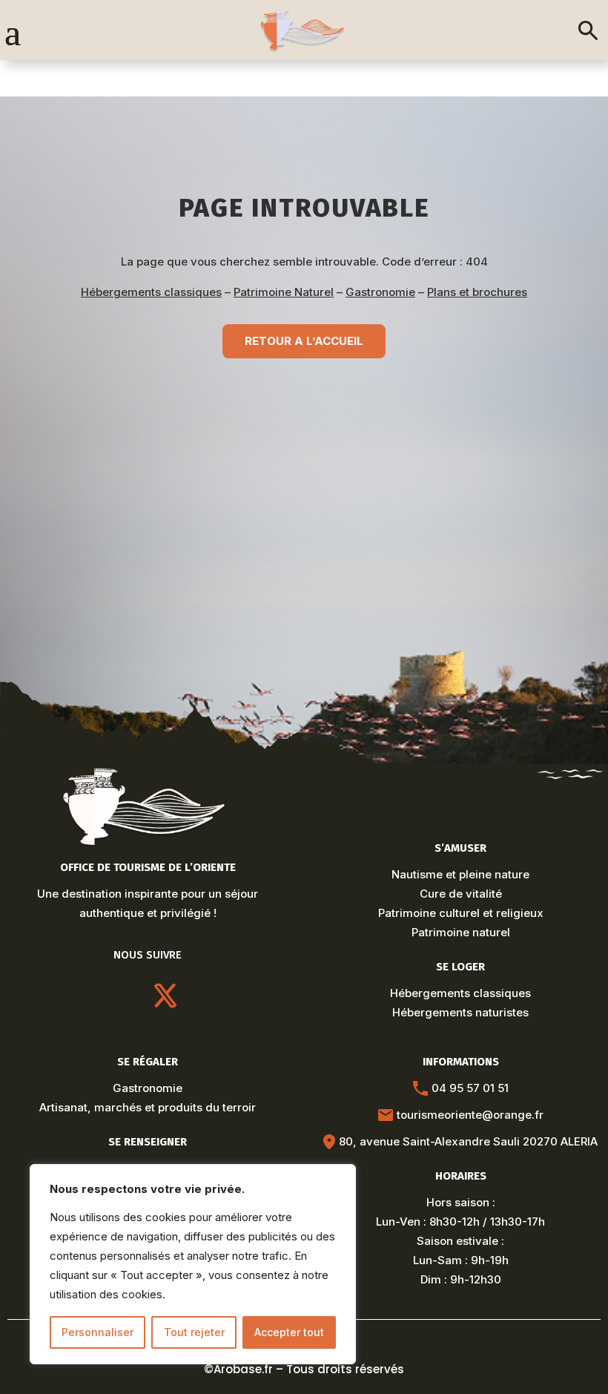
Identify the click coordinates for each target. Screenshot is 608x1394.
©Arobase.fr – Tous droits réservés (304, 1369)
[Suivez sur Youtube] (130, 995)
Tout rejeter (194, 1332)
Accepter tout (289, 1332)
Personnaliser (97, 1332)
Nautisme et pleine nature (460, 874)
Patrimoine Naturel (284, 292)
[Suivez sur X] (165, 995)
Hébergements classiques (151, 292)
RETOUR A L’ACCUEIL (304, 341)
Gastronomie (380, 292)
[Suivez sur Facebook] (201, 995)
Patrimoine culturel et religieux (460, 913)
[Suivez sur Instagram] (94, 995)
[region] (193, 1264)
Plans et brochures (477, 292)
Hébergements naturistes (460, 1012)
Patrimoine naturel (461, 932)
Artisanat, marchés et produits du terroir (147, 1107)
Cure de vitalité (461, 894)
